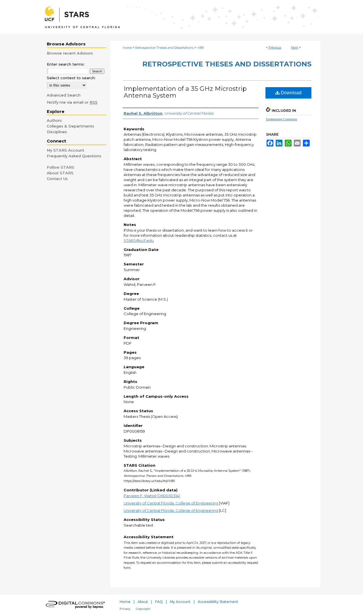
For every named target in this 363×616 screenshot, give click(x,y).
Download (290, 92)
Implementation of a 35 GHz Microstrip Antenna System (185, 92)
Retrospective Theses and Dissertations (164, 48)
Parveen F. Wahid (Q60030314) (152, 495)
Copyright (143, 609)
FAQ (159, 602)
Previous (275, 47)
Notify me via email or (72, 102)
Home (127, 48)
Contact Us (57, 178)
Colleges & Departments (70, 126)
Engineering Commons (281, 119)
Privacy (125, 609)
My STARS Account (65, 150)
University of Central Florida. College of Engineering (171, 503)
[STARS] (181, 17)
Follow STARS (60, 167)
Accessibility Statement (218, 602)
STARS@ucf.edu (139, 240)
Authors (54, 120)
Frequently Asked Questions (74, 156)
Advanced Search (64, 95)
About (143, 602)
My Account (180, 602)
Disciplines (57, 131)
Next (294, 47)
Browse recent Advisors (70, 53)
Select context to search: (71, 78)
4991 (200, 48)
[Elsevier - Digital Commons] (77, 605)
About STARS (60, 173)
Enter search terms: (66, 64)
